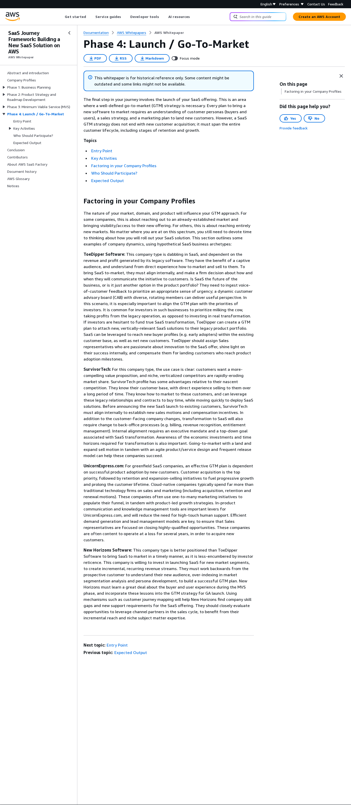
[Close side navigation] (69, 33)
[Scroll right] (194, 17)
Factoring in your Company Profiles (123, 165)
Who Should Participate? (114, 173)
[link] (169, 32)
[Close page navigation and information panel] (341, 76)
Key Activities (104, 158)
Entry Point (101, 150)
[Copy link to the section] (79, 201)
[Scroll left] (61, 17)
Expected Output (107, 180)
